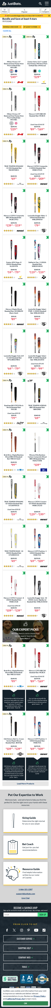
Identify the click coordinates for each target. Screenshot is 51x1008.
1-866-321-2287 (25, 889)
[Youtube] (36, 930)
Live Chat (26, 898)
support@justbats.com (25, 893)
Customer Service (24, 938)
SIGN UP (42, 914)
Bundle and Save (10, 27)
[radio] (11, 71)
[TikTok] (44, 930)
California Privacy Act (15, 999)
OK (25, 1003)
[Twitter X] (14, 930)
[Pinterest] (28, 930)
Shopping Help (24, 948)
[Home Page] (11, 3)
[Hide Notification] (49, 15)
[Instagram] (21, 930)
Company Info (24, 957)
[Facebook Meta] (7, 930)
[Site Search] (40, 4)
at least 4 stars (30, 27)
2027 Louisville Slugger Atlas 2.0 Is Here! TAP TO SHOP (24, 16)
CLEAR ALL (7, 31)
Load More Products (25, 783)
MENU (47, 4)
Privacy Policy (40, 996)
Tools (24, 966)
